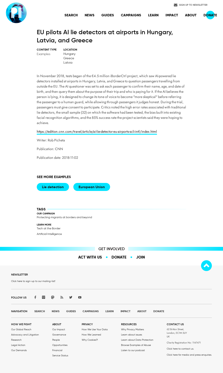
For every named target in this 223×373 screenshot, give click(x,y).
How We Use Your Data (95, 329)
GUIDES (71, 311)
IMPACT (125, 311)
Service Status (60, 355)
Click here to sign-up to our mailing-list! (33, 281)
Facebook (34, 297)
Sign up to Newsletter (193, 4)
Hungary (69, 54)
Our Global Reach (21, 329)
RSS (61, 297)
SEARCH (39, 311)
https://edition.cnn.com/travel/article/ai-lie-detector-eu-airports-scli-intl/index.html (97, 131)
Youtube (79, 297)
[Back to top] (206, 265)
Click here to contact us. (180, 348)
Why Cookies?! (90, 339)
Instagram (43, 297)
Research (16, 339)
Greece (68, 58)
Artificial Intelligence (49, 234)
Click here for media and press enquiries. (189, 354)
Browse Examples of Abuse (136, 345)
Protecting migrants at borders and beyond (64, 217)
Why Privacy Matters (132, 329)
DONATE (158, 311)
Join (140, 257)
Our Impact (58, 329)
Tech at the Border (48, 228)
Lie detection (53, 187)
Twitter (70, 297)
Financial (57, 350)
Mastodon (52, 297)
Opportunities (59, 345)
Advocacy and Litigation (25, 334)
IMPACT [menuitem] (172, 15)
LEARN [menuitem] (153, 15)
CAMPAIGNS (91, 311)
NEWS (55, 311)
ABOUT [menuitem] (191, 15)
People (56, 339)
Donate (119, 257)
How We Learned (91, 334)
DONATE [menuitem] (210, 15)
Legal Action (18, 345)
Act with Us (90, 257)
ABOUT (142, 311)
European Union (92, 187)
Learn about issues (131, 334)
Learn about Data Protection (137, 339)
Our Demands (19, 350)
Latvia (67, 62)
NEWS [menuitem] (89, 15)
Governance (59, 334)
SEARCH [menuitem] (71, 15)
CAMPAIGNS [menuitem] (131, 15)
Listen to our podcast (133, 350)
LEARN (109, 311)
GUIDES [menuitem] (107, 15)
